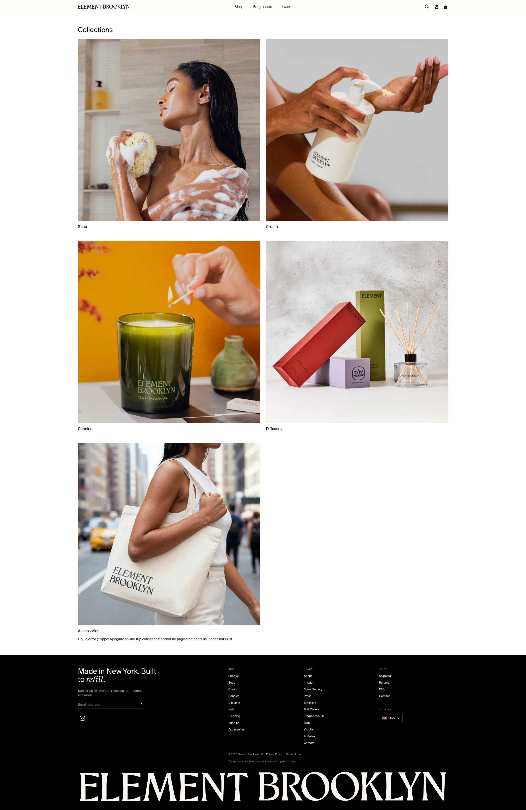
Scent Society (313, 689)
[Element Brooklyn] (139, 7)
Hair (231, 709)
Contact (384, 696)
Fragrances (262, 7)
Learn (286, 7)
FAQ (382, 689)
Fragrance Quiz (314, 716)
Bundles (233, 723)
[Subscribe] (141, 704)
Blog (307, 723)
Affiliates (309, 736)
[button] (445, 7)
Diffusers (273, 429)
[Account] (436, 7)
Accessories (88, 631)
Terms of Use (293, 754)
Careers (309, 743)
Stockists (310, 703)
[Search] (427, 7)
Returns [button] (384, 683)
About (308, 676)
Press (307, 696)
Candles (85, 429)
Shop (239, 7)
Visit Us (309, 729)
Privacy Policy (274, 754)
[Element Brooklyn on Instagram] (82, 718)
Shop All (233, 676)
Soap (82, 227)
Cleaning (234, 716)
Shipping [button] (385, 676)
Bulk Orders (311, 709)
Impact (309, 683)
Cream (272, 227)
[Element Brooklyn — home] (263, 788)
